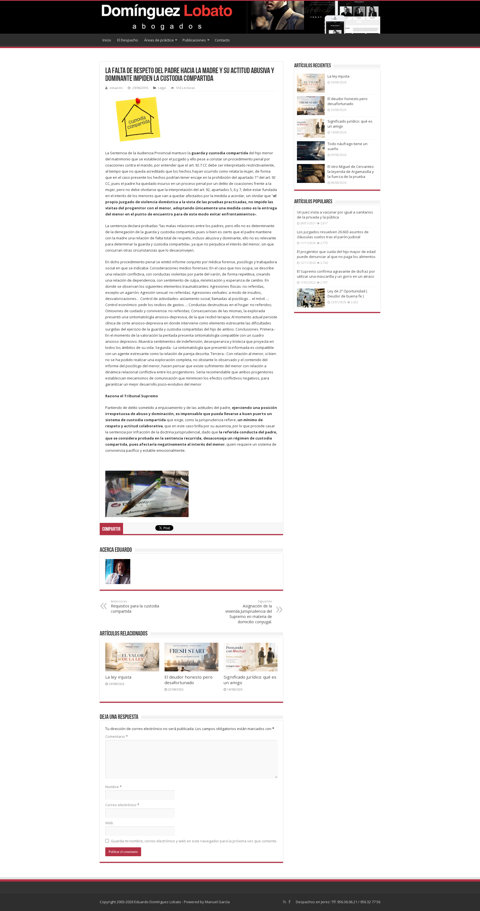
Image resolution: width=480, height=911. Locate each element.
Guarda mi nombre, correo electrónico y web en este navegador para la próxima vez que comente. (194, 840)
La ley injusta (118, 677)
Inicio (106, 40)
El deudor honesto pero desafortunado (188, 679)
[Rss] (284, 901)
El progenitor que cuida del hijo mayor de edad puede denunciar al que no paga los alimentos (336, 254)
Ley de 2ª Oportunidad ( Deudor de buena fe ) (347, 294)
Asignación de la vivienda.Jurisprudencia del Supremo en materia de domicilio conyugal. (248, 611)
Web (109, 822)
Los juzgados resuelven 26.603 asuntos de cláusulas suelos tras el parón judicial (333, 234)
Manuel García (217, 901)
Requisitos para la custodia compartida (135, 606)
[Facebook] (289, 901)
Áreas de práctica (159, 40)
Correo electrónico (122, 804)
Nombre (113, 786)
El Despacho (127, 40)
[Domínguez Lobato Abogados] (240, 17)
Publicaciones (194, 40)
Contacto (222, 40)
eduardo (116, 88)
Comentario (116, 736)
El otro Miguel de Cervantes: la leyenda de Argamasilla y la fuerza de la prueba (351, 171)
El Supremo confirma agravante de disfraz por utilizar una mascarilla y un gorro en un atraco (336, 274)
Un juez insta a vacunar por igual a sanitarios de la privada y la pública (335, 215)
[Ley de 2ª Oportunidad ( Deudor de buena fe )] (311, 298)
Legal (162, 88)
